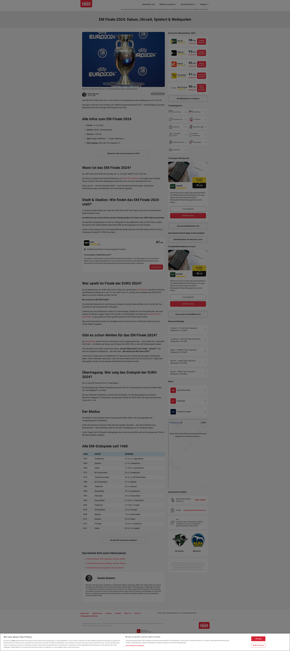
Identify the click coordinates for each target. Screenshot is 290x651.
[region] (145, 642)
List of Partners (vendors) (134, 645)
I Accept (258, 639)
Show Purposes (258, 645)
